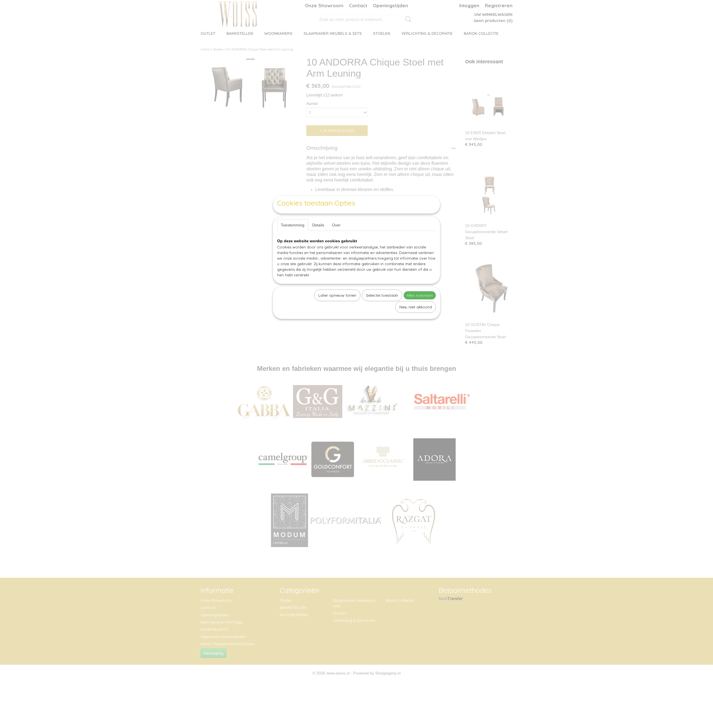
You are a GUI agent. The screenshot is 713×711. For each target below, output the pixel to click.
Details (318, 225)
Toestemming (292, 225)
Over (336, 225)
